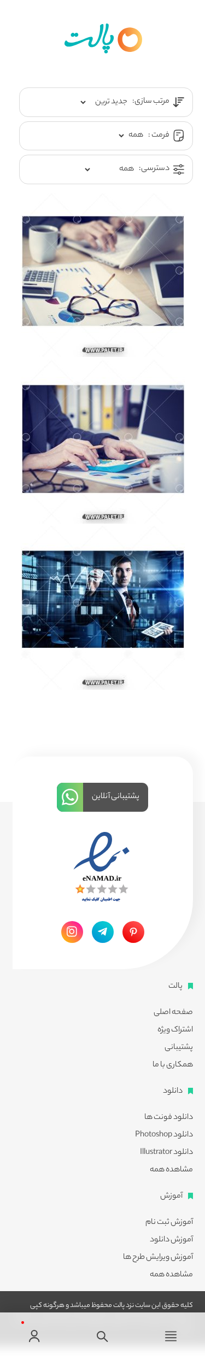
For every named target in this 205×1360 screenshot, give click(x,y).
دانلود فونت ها (168, 1117)
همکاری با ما (173, 1065)
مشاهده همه (171, 1170)
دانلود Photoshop (164, 1135)
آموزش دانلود (171, 1240)
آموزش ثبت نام (169, 1222)
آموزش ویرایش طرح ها (158, 1257)
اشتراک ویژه (175, 1030)
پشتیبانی (179, 1047)
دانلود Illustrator (166, 1152)
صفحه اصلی (173, 1012)
